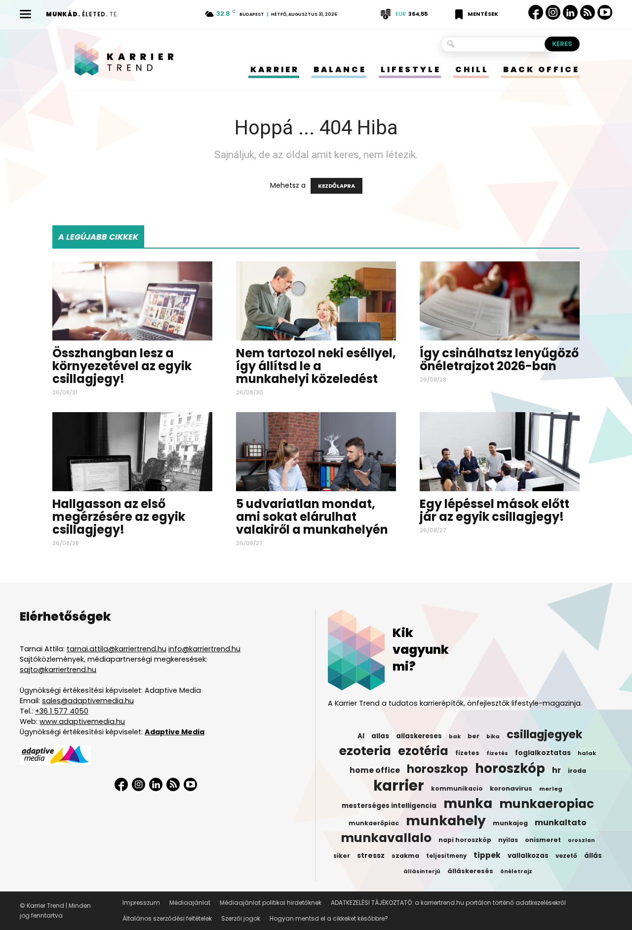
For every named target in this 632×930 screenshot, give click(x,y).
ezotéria (423, 751)
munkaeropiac (546, 804)
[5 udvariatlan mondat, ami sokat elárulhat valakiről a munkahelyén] (316, 451)
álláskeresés (470, 871)
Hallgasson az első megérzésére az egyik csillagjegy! (118, 517)
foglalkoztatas (543, 753)
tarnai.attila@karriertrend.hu (116, 649)
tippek (487, 855)
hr (556, 770)
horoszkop (437, 769)
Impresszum (141, 902)
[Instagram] (553, 12)
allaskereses (419, 736)
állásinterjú (421, 871)
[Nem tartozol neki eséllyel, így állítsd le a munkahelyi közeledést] (316, 300)
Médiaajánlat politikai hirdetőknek (270, 902)
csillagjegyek (545, 734)
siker (341, 855)
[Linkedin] (570, 12)
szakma (405, 855)
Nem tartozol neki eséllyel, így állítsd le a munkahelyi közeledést (316, 366)
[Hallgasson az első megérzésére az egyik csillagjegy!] (132, 451)
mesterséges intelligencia (389, 805)
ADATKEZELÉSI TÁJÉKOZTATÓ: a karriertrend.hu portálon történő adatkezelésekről (448, 902)
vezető (566, 856)
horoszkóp (510, 768)
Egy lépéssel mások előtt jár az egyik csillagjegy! (494, 510)
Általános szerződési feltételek (167, 918)
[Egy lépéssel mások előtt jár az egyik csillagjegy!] (500, 451)
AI (360, 736)
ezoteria (365, 751)
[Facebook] (535, 12)
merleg (550, 789)
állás (593, 855)
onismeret (543, 840)
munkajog (510, 823)
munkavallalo (386, 838)
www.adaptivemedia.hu (82, 721)
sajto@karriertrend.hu (58, 670)
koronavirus (511, 788)
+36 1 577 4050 (61, 711)
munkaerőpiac (374, 823)
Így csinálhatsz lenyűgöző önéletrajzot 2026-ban (499, 359)
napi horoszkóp (464, 840)
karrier (398, 786)
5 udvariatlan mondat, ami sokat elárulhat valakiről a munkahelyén (312, 517)
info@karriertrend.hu (204, 649)
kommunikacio (457, 789)
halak (587, 753)
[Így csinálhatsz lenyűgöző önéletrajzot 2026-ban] (500, 300)
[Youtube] (604, 12)
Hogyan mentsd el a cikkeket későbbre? (329, 918)
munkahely (446, 821)
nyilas (508, 840)
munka (467, 803)
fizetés (497, 753)
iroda (577, 770)
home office (375, 770)
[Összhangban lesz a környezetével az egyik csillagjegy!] (132, 300)
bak (455, 736)
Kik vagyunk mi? (421, 649)
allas (380, 736)
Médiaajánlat (189, 902)
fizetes (467, 753)
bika (493, 736)
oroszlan (581, 840)
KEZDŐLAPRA (336, 186)
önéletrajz (516, 871)
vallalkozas (528, 855)
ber (473, 736)
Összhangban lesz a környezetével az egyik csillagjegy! (122, 366)
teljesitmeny (446, 856)
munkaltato (561, 823)
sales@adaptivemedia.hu (88, 701)
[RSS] (587, 12)
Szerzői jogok (240, 918)
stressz (371, 855)
